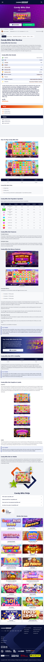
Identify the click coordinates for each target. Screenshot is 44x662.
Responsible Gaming (37, 629)
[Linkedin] (6, 647)
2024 (10, 630)
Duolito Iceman (32, 607)
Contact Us (26, 633)
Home (2, 29)
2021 (18, 630)
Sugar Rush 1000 (11, 528)
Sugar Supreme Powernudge (33, 580)
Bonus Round (31, 81)
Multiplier (36, 81)
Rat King (11, 620)
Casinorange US (4, 640)
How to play (9, 36)
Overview (4, 36)
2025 (8, 630)
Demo (28, 36)
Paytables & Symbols (17, 36)
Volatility (6, 62)
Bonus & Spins (3, 642)
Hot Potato (32, 567)
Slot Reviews (6, 29)
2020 (21, 630)
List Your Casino (36, 631)
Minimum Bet (7, 67)
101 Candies (11, 607)
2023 (13, 630)
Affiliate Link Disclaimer (37, 627)
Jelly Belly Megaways (32, 541)
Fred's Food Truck (32, 620)
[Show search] (41, 2)
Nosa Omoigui (6, 31)
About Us (2, 636)
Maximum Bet (7, 69)
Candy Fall (11, 594)
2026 (5, 630)
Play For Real (28, 24)
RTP (5, 60)
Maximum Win (7, 72)
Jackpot (6, 64)
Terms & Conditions (27, 627)
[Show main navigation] (2, 2)
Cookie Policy (26, 631)
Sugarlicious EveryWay (11, 567)
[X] (4, 647)
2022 (16, 630)
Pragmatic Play (39, 74)
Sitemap (2, 638)
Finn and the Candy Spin (11, 580)
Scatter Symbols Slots (34, 79)
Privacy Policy (26, 629)
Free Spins (40, 81)
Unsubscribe (35, 633)
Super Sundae (33, 594)
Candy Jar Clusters (11, 554)
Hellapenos (32, 554)
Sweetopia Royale (11, 541)
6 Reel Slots (40, 79)
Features (24, 36)
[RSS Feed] (2, 647)
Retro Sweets (33, 528)
